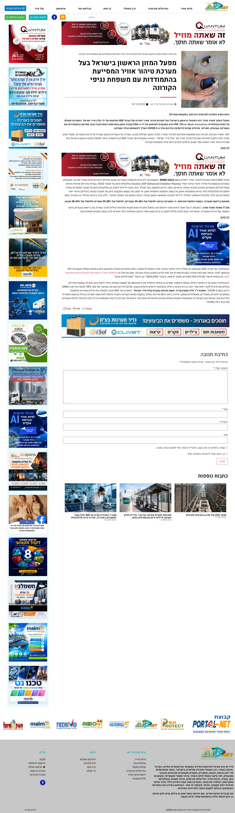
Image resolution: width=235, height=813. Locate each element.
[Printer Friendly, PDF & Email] (77, 308)
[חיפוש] (63, 17)
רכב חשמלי (129, 9)
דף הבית (172, 54)
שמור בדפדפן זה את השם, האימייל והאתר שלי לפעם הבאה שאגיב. (190, 448)
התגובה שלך (220, 368)
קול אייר (39, 9)
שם (225, 409)
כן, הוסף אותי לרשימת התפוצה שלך (206, 454)
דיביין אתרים (30, 810)
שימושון (61, 9)
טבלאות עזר (84, 9)
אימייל (223, 422)
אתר (225, 435)
